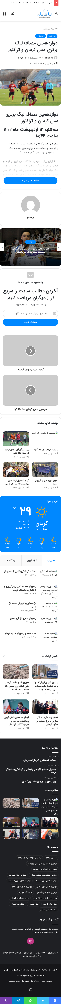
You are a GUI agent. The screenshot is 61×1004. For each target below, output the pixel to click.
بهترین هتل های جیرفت (46, 881)
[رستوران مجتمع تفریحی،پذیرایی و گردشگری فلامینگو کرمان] (48, 592)
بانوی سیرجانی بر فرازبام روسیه (46, 482)
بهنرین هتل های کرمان (47, 892)
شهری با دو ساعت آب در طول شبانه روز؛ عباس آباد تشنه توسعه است (17, 686)
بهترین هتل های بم (17, 875)
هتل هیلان (33, 904)
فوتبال (40, 36)
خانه (53, 29)
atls (56, 932)
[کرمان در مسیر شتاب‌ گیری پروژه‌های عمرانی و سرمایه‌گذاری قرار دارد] (16, 706)
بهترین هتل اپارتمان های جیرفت (42, 863)
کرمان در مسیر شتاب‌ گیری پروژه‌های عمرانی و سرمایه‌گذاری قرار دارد (16, 720)
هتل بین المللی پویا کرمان (45, 898)
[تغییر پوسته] (56, 15)
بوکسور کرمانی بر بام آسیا (46, 450)
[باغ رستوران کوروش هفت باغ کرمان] (48, 608)
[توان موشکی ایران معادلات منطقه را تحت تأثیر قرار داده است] (30, 834)
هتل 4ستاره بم (25, 892)
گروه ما (25, 981)
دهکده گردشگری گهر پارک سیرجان (20, 571)
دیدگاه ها (11, 560)
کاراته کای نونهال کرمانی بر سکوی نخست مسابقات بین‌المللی (30, 250)
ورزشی (46, 29)
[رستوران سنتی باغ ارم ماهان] (48, 623)
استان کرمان (51, 857)
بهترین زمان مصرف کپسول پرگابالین (41, 929)
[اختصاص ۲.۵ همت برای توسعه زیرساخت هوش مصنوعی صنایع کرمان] (11, 834)
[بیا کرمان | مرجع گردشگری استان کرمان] (44, 14)
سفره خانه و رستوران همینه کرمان (20, 633)
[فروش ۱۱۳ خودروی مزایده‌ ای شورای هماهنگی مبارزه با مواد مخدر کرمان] (11, 822)
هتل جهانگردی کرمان (20, 898)
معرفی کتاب (17, 929)
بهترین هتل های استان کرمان (44, 875)
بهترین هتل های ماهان (46, 886)
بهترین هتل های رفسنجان (19, 881)
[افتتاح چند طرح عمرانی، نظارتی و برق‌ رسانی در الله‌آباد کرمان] (45, 706)
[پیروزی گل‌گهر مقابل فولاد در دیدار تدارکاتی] (16, 438)
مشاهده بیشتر (31, 180)
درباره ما (34, 981)
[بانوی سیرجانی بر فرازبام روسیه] (45, 469)
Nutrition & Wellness (43, 932)
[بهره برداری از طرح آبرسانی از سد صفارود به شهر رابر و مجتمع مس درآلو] (49, 807)
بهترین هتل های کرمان (22, 886)
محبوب (51, 560)
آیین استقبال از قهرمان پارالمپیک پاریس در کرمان (16, 482)
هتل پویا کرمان (17, 904)
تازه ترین (32, 560)
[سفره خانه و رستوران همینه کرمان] (48, 638)
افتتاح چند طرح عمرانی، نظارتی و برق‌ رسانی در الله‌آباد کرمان (47, 720)
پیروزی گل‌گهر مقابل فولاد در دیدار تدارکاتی (17, 451)
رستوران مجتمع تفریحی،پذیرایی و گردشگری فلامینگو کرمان (20, 588)
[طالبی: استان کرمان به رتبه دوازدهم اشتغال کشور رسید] (49, 834)
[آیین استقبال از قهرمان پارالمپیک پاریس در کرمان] (16, 469)
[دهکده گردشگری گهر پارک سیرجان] (48, 576)
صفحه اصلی (46, 981)
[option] (30, 247)
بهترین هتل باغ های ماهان (45, 869)
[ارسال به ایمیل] (46, 58)
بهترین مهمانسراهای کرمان (29, 857)
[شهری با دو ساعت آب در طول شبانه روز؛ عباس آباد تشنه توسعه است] (16, 671)
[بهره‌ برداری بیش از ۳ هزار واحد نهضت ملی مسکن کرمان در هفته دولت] (45, 671)
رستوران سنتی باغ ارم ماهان (23, 618)
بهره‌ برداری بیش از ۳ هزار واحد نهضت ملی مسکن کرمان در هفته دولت (46, 686)
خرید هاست (14, 981)
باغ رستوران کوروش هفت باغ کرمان (22, 605)
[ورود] (12, 15)
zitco (50, 58)
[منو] (4, 15)
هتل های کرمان (50, 904)
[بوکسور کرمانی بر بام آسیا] (45, 438)
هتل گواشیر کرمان (48, 910)
